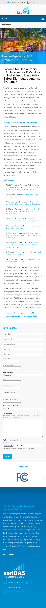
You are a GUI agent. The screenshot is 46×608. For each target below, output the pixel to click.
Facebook (26, 583)
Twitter (31, 583)
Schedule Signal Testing (17, 2)
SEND (7, 456)
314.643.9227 (34, 2)
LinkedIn (21, 583)
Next (44, 477)
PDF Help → (6, 442)
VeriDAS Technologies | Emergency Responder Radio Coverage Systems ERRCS (23, 10)
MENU (4, 19)
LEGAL (4, 596)
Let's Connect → (10, 554)
